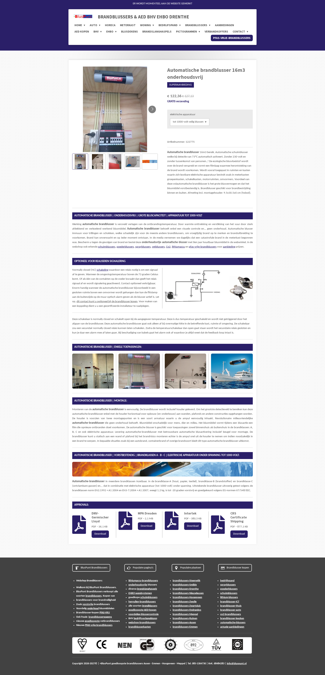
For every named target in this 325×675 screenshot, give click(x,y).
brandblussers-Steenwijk (186, 580)
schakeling (102, 270)
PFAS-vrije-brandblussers (98, 625)
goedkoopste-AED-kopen (142, 610)
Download (100, 534)
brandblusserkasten (139, 627)
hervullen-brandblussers (142, 601)
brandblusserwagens (100, 617)
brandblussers (94, 596)
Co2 (168, 246)
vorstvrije (88, 604)
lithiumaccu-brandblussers (143, 580)
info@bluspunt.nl (237, 663)
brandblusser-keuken (232, 618)
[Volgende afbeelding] (152, 109)
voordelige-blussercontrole (143, 614)
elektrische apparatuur (182, 114)
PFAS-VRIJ (104, 612)
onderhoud (93, 608)
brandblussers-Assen (184, 622)
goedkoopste (92, 621)
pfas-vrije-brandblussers (202, 246)
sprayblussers (143, 246)
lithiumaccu (178, 246)
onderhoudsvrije (137, 584)
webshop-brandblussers (142, 622)
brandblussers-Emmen (185, 627)
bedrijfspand (227, 580)
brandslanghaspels (147, 589)
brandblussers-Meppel (185, 614)
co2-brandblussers (230, 614)
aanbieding (229, 246)
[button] (80, 162)
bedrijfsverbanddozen (145, 618)
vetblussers (158, 246)
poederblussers (125, 246)
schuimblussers (106, 246)
